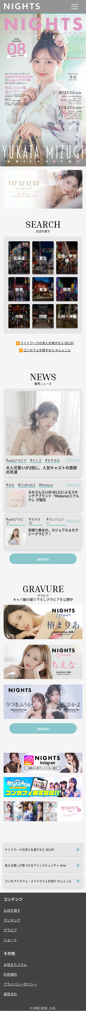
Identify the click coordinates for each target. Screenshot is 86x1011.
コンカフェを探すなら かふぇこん (47, 350)
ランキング (12, 920)
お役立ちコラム (15, 964)
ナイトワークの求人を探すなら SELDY (47, 343)
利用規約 (10, 974)
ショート (10, 939)
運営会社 (10, 993)
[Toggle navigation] (74, 6)
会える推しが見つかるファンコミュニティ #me (35, 865)
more (43, 559)
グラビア (10, 929)
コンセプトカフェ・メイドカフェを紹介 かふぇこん (38, 881)
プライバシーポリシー (20, 984)
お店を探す (12, 910)
